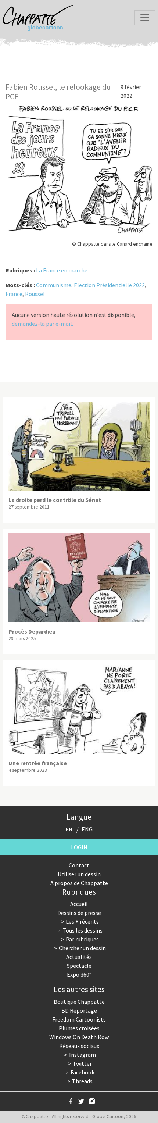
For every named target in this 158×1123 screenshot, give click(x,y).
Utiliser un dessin (79, 874)
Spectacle (79, 965)
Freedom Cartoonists (79, 1019)
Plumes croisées (79, 1028)
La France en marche (61, 270)
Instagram (82, 1054)
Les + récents (82, 921)
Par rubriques (82, 939)
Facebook (82, 1072)
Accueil (79, 904)
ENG (87, 829)
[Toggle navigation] (144, 17)
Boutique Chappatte (79, 1001)
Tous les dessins (82, 930)
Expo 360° (79, 974)
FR (69, 829)
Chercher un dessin (82, 948)
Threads (82, 1081)
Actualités (79, 956)
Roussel (35, 293)
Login (79, 847)
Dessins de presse (79, 912)
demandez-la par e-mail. (42, 323)
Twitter (82, 1063)
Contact (79, 865)
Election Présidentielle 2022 (109, 285)
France (14, 293)
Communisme (53, 285)
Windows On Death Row (79, 1037)
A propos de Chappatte (79, 883)
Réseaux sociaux (79, 1045)
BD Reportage (79, 1010)
